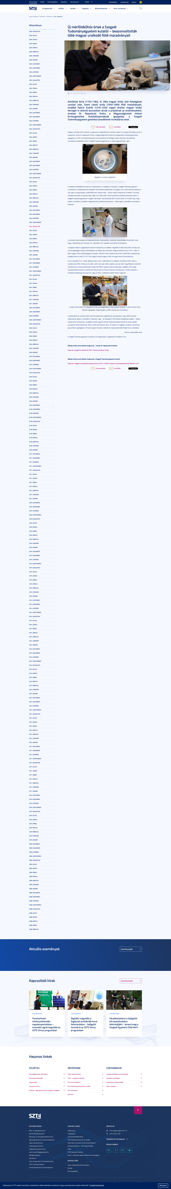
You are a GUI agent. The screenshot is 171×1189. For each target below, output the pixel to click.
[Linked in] (108, 1150)
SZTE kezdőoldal (33, 2)
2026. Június (33, 39)
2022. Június (33, 234)
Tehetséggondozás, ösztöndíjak (38, 1074)
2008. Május (33, 925)
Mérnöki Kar (32, 1158)
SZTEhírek (42, 16)
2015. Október (34, 559)
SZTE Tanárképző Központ (36, 1164)
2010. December (34, 795)
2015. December (34, 551)
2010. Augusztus (34, 811)
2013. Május (33, 677)
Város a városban (111, 1086)
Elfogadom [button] (163, 1185)
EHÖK (69, 1149)
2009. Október (34, 852)
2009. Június (33, 868)
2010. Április (33, 828)
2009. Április (33, 876)
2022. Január (33, 255)
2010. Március (34, 832)
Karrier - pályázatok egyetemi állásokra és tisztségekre (84, 1155)
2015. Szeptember (35, 564)
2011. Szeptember (35, 759)
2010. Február (34, 836)
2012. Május (33, 726)
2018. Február (34, 446)
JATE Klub (70, 1094)
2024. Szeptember (35, 125)
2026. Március (34, 52)
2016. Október (34, 511)
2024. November (34, 117)
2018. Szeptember (35, 417)
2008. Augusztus (34, 909)
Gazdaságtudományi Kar (36, 1146)
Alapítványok (71, 1131)
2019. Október (34, 364)
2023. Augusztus (34, 178)
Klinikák (70, 1168)
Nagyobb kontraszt (141, 2)
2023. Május (33, 190)
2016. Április (33, 535)
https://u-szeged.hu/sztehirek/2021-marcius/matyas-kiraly (88, 350)
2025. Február (34, 104)
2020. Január (33, 352)
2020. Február (34, 348)
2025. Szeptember (35, 76)
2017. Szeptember (35, 466)
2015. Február (34, 592)
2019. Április (33, 389)
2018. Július (33, 425)
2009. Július (33, 864)
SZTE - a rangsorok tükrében (76, 1078)
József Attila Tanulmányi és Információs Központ (82, 1143)
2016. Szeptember (35, 515)
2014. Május (33, 629)
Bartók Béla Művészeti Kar (37, 1134)
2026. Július (33, 35)
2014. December (34, 600)
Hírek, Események (120, 8)
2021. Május (33, 287)
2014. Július (33, 620)
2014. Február (34, 641)
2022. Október (34, 218)
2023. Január (33, 206)
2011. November (34, 750)
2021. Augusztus (34, 275)
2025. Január (33, 108)
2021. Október (34, 267)
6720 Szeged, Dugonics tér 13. (118, 1131)
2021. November (34, 263)
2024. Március (34, 149)
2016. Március (34, 539)
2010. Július (33, 815)
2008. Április (33, 921)
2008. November (34, 897)
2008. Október (34, 901)
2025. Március (34, 100)
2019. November (34, 360)
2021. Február (34, 299)
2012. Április (33, 730)
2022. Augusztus (58, 16)
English (134, 2)
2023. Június (33, 186)
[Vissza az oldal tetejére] (138, 1110)
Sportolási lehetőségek (113, 1078)
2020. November (34, 312)
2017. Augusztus (34, 470)
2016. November (34, 507)
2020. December (34, 308)
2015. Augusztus (34, 568)
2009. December (34, 844)
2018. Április (33, 438)
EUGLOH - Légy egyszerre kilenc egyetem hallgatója (44, 1090)
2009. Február (34, 884)
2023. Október (34, 169)
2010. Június (33, 819)
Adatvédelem (124, 2)
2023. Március (34, 198)
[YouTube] (129, 1150)
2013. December (34, 649)
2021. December (34, 259)
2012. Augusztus (34, 714)
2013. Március (34, 685)
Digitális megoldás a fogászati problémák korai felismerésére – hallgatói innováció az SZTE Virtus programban (84, 1024)
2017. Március (34, 490)
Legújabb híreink (37, 1013)
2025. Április (33, 96)
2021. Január (33, 304)
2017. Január (33, 499)
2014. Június (33, 624)
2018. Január (33, 450)
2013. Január (33, 694)
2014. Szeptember (35, 612)
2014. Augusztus (34, 616)
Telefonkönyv (113, 2)
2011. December (34, 746)
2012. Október (34, 706)
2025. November (34, 68)
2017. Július (33, 474)
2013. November (34, 653)
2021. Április (33, 291)
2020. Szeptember (35, 320)
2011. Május (33, 775)
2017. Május (33, 482)
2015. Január (33, 596)
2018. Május (33, 434)
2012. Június (33, 722)
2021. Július (33, 279)
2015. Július (33, 572)
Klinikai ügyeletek (73, 1171)
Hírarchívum (49, 16)
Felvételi (42, 2)
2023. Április (33, 194)
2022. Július (33, 230)
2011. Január (33, 791)
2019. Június (33, 381)
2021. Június (33, 283)
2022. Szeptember (35, 222)
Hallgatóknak (64, 2)
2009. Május (33, 872)
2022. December (34, 210)
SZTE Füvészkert (72, 1090)
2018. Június (33, 429)
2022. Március (34, 247)
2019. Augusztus (34, 373)
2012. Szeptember (35, 710)
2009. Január (33, 889)
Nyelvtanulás (33, 1082)
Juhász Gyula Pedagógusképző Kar (39, 1152)
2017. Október (34, 462)
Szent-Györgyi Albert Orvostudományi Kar (41, 1161)
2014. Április (33, 633)
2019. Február (34, 397)
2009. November (34, 848)
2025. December (34, 64)
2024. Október (34, 121)
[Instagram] (122, 1150)
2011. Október (34, 754)
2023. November (34, 165)
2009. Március (34, 880)
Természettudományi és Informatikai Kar (41, 1167)
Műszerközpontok (101, 8)
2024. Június (33, 137)
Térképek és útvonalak (115, 1139)
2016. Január (33, 547)
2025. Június (33, 88)
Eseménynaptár (127, 949)
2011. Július (33, 767)
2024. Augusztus (34, 129)
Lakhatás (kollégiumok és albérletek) (117, 1074)
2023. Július (33, 182)
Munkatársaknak (74, 2)
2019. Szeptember (35, 369)
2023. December (34, 161)
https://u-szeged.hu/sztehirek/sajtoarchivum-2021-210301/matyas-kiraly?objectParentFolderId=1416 (103, 363)
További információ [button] (97, 1185)
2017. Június (33, 478)
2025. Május (33, 92)
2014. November (34, 604)
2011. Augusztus (34, 763)
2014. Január (33, 645)
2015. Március (34, 588)
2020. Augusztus (34, 324)
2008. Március (34, 929)
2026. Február (34, 56)
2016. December (34, 503)
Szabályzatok (71, 1134)
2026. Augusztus (34, 31)
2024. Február (34, 153)
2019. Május (33, 385)
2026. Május (33, 43)
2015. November (34, 555)
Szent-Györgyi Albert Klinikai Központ (78, 1165)
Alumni (87, 2)
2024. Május (33, 141)
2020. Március (34, 344)
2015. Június (33, 576)
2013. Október (34, 657)
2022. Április (33, 243)
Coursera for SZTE (34, 1086)
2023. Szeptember (35, 174)
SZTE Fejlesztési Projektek (75, 1152)
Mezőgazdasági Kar (34, 1155)
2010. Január (33, 840)
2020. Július (33, 328)
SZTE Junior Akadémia (74, 1082)
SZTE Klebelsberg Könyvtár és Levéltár (79, 1086)
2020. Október (34, 316)
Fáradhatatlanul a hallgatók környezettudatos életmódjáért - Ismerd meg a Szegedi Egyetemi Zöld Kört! (123, 1023)
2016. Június (33, 527)
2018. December (34, 405)
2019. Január (33, 401)
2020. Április (33, 340)
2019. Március (34, 393)
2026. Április (33, 48)
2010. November (34, 799)
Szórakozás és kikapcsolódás (114, 1082)
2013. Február (34, 689)
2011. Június (33, 771)
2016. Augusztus (34, 519)
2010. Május (33, 824)
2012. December (34, 698)
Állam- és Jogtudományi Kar (37, 1131)
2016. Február (34, 543)
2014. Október (34, 608)
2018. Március (34, 442)
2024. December (34, 113)
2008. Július (33, 913)
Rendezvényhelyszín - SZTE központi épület (80, 1146)
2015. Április (33, 584)
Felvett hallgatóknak (52, 2)
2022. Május (33, 239)
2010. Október (34, 803)
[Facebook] (115, 1150)
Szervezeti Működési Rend (75, 1137)
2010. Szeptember (35, 807)
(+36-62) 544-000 (114, 1134)
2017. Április (33, 486)
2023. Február (34, 202)
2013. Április (33, 681)
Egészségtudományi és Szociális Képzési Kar (42, 1140)
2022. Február (34, 251)
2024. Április (33, 145)
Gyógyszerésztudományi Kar (37, 1149)
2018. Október (34, 413)
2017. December (34, 454)
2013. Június (33, 673)
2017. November (34, 458)
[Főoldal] (33, 8)
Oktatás (61, 8)
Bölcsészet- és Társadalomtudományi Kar (41, 1137)
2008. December (34, 893)
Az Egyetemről (47, 8)
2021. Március (34, 295)
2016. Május (33, 531)
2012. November (34, 702)
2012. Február (34, 738)
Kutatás (73, 8)
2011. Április (33, 779)
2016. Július (33, 523)
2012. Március (34, 734)
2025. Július (33, 84)
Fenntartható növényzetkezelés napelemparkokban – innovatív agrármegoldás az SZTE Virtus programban (46, 1024)
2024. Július (33, 133)
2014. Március (34, 637)
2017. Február (34, 494)
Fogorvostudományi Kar (36, 1143)
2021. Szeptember (35, 271)
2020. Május (33, 336)
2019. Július (33, 377)
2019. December (34, 356)
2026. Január (33, 60)
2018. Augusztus (34, 421)
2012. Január (33, 742)
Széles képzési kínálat (74, 1074)
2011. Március (34, 783)
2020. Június (33, 332)
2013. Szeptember (35, 661)
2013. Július (33, 669)
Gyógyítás (85, 8)
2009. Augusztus (34, 860)
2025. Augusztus (34, 80)
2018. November (34, 409)
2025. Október (34, 72)
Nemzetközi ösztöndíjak (36, 1078)
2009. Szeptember (35, 856)
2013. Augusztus (34, 665)
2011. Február (34, 787)
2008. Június (33, 917)
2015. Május (33, 580)
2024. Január (33, 157)
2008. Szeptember (35, 905)
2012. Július (33, 718)
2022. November (34, 214)
